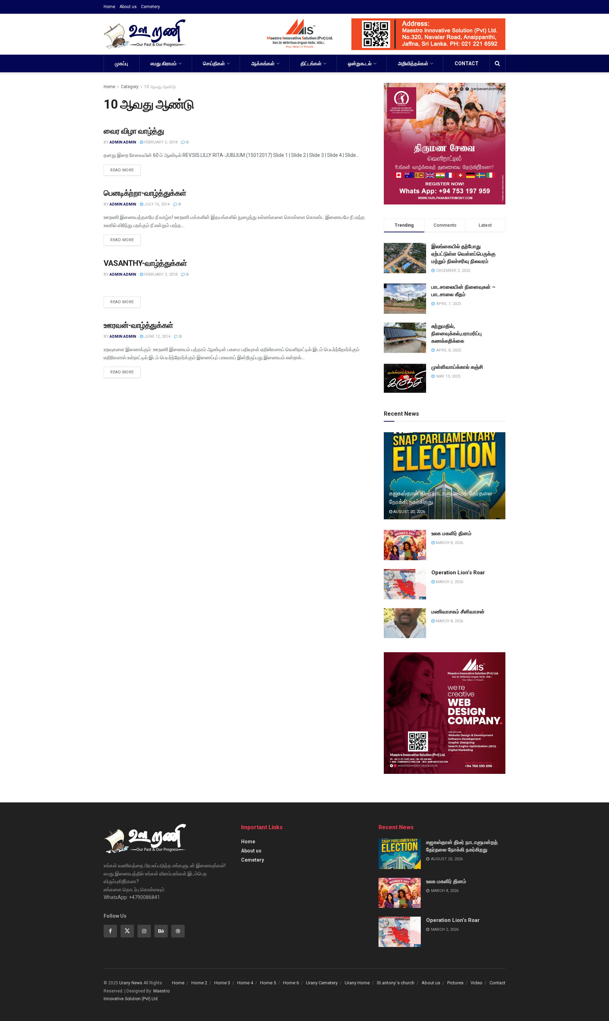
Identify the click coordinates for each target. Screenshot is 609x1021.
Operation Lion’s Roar (458, 572)
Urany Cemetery (322, 982)
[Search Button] (497, 63)
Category (130, 86)
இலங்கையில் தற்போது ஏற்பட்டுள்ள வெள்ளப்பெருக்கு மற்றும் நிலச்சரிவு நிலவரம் (463, 253)
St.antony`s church (395, 982)
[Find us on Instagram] (144, 931)
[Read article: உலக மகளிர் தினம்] (405, 545)
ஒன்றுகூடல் (359, 63)
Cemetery (150, 6)
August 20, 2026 (408, 511)
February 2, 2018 (160, 142)
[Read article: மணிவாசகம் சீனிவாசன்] (405, 623)
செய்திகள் (214, 63)
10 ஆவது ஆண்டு (160, 86)
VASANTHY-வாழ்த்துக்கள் (145, 263)
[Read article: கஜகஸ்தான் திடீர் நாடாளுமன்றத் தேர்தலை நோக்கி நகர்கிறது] (444, 475)
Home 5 (268, 982)
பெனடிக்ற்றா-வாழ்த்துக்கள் (145, 193)
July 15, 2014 (156, 204)
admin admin (123, 142)
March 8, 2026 (449, 542)
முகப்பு (121, 63)
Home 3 (222, 982)
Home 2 (199, 982)
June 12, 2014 (156, 336)
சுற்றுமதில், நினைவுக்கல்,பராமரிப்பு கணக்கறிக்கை (456, 333)
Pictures (455, 982)
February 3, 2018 (160, 274)
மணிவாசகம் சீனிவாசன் (458, 612)
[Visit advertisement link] (377, 34)
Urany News (130, 982)
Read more (125, 168)
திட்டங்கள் (311, 63)
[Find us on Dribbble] (178, 931)
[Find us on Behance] (161, 931)
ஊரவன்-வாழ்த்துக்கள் (138, 325)
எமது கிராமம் (163, 63)
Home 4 (245, 982)
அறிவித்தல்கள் (413, 63)
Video (476, 982)
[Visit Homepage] (145, 34)
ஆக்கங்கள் (263, 63)
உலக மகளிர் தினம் (451, 533)
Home (109, 6)
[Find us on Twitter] (127, 931)
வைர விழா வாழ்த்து (134, 131)
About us (128, 6)
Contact (467, 63)
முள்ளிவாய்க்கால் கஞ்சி (457, 367)
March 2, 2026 (449, 582)
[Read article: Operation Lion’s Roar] (405, 584)
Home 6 (291, 982)
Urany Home (357, 982)
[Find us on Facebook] (110, 931)
